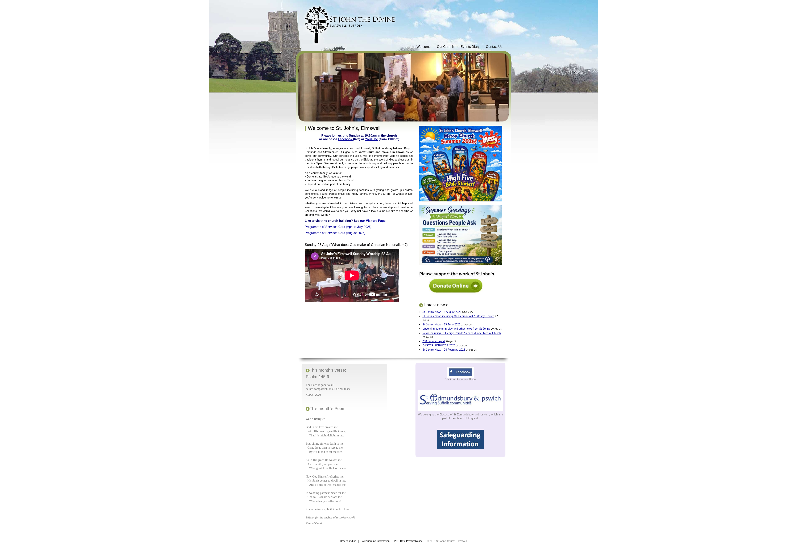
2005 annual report (433, 341)
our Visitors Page (372, 220)
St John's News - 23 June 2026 (441, 324)
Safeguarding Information (375, 541)
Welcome (424, 46)
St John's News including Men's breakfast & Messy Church (458, 316)
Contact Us (494, 46)
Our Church (445, 46)
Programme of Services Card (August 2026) (335, 233)
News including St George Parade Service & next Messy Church (461, 333)
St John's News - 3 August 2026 (441, 311)
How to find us (348, 541)
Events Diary (470, 46)
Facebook (345, 139)
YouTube (371, 139)
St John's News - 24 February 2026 (443, 349)
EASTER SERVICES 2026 (438, 345)
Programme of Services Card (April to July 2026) (338, 226)
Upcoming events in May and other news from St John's (456, 328)
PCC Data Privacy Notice (408, 541)
